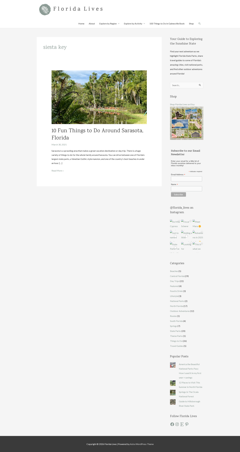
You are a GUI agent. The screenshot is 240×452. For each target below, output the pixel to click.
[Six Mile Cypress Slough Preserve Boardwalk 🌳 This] (175, 225)
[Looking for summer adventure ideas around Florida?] (186, 247)
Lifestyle (174, 296)
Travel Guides (176, 346)
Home (81, 23)
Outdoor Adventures (180, 311)
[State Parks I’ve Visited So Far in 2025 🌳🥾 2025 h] (175, 247)
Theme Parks (176, 336)
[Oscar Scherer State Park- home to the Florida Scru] (186, 225)
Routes (173, 316)
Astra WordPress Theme (142, 444)
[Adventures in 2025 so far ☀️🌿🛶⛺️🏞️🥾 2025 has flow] (198, 236)
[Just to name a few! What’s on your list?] (175, 236)
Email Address (178, 174)
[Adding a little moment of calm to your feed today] (186, 236)
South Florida (176, 321)
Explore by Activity (133, 23)
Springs (173, 326)
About (92, 23)
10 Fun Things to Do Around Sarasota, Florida (97, 134)
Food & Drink (176, 291)
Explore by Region (108, 23)
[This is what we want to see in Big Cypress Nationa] (198, 247)
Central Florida (177, 276)
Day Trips (174, 281)
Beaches (174, 271)
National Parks (177, 301)
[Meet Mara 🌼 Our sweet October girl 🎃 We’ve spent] (198, 225)
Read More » (58, 171)
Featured (174, 286)
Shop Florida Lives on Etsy (182, 104)
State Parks (175, 331)
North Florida (176, 306)
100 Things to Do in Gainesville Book (167, 23)
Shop (191, 23)
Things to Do (176, 341)
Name (174, 184)
